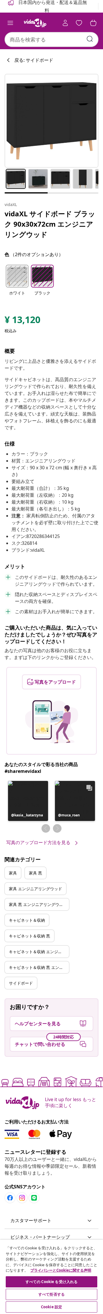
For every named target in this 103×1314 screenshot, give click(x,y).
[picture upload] (51, 721)
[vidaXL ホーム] (35, 23)
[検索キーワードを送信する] (89, 38)
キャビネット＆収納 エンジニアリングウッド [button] (39, 951)
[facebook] (10, 1198)
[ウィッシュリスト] (79, 23)
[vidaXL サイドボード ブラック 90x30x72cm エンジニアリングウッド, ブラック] (51, 120)
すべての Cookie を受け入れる (51, 1281)
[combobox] (51, 39)
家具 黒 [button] (35, 873)
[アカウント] (65, 23)
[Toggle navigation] (10, 23)
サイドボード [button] (21, 983)
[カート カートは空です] (93, 23)
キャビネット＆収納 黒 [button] (29, 936)
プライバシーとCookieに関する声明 (60, 1270)
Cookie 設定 (51, 1306)
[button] (17, 283)
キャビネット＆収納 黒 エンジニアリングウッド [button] (39, 967)
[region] (51, 1277)
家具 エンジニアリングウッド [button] (35, 888)
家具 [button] (13, 873)
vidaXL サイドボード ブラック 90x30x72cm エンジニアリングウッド (50, 224)
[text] (22, 321)
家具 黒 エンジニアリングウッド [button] (38, 904)
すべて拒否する (51, 1294)
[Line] (34, 1198)
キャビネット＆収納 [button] (27, 920)
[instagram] (22, 1198)
